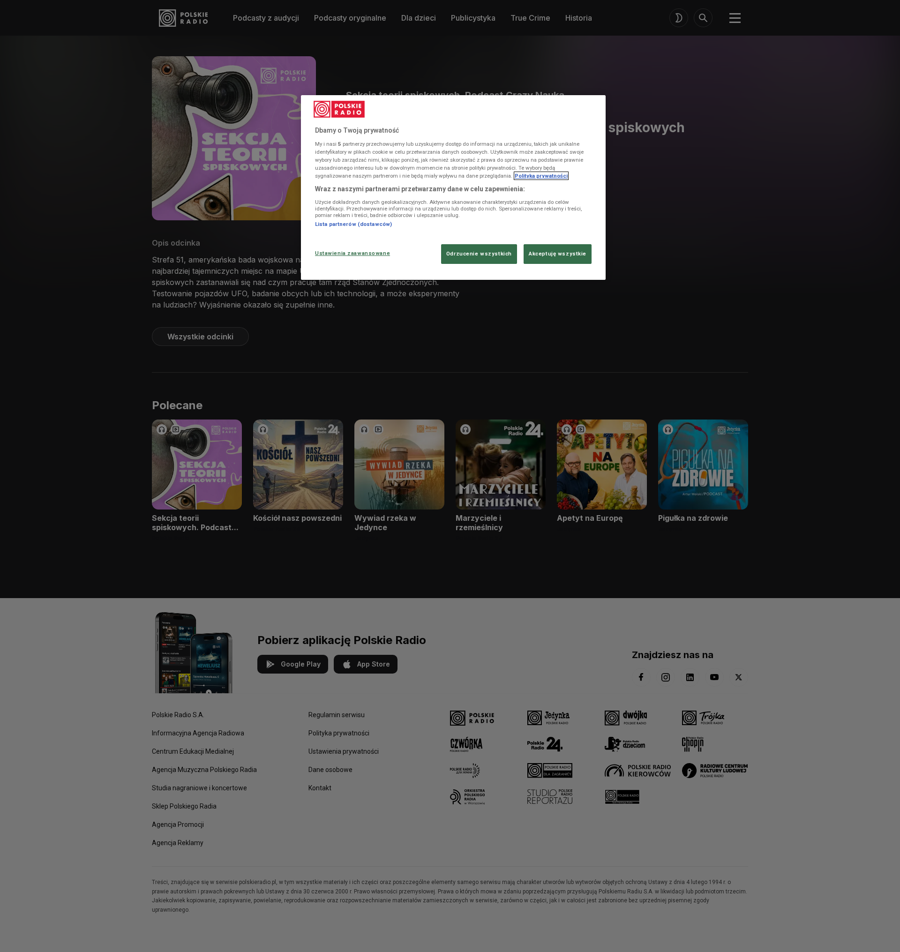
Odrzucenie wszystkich (479, 253)
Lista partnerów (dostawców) (353, 224)
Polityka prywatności (541, 175)
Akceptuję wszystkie (557, 253)
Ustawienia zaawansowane (352, 253)
